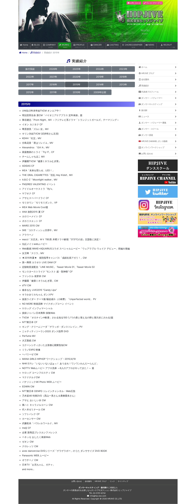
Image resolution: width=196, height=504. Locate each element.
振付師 (144, 110)
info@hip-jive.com (98, 496)
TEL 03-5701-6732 (154, 3)
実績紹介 (36, 52)
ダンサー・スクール (150, 129)
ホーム (144, 67)
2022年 (30, 76)
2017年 (30, 84)
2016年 (53, 84)
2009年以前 (100, 92)
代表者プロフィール (150, 92)
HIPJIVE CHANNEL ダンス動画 (154, 141)
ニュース (145, 116)
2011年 (53, 92)
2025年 (77, 69)
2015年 (76, 84)
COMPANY (50, 46)
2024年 (100, 69)
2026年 (53, 69)
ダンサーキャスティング (151, 104)
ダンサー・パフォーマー (151, 98)
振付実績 (30, 69)
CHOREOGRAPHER (133, 46)
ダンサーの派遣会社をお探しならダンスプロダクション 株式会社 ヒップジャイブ (97, 490)
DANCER (97, 46)
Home (25, 46)
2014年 (100, 84)
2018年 (123, 76)
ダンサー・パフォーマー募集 (153, 122)
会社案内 (145, 79)
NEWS (151, 46)
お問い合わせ (135, 3)
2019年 (100, 76)
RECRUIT (167, 46)
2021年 (53, 76)
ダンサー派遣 (147, 135)
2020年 (77, 76)
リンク (112, 481)
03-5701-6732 (99, 493)
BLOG (37, 46)
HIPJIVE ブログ (147, 73)
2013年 (123, 84)
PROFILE (80, 46)
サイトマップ (123, 481)
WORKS (65, 46)
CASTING (114, 46)
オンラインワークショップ (152, 147)
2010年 (76, 92)
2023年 (123, 69)
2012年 (30, 92)
